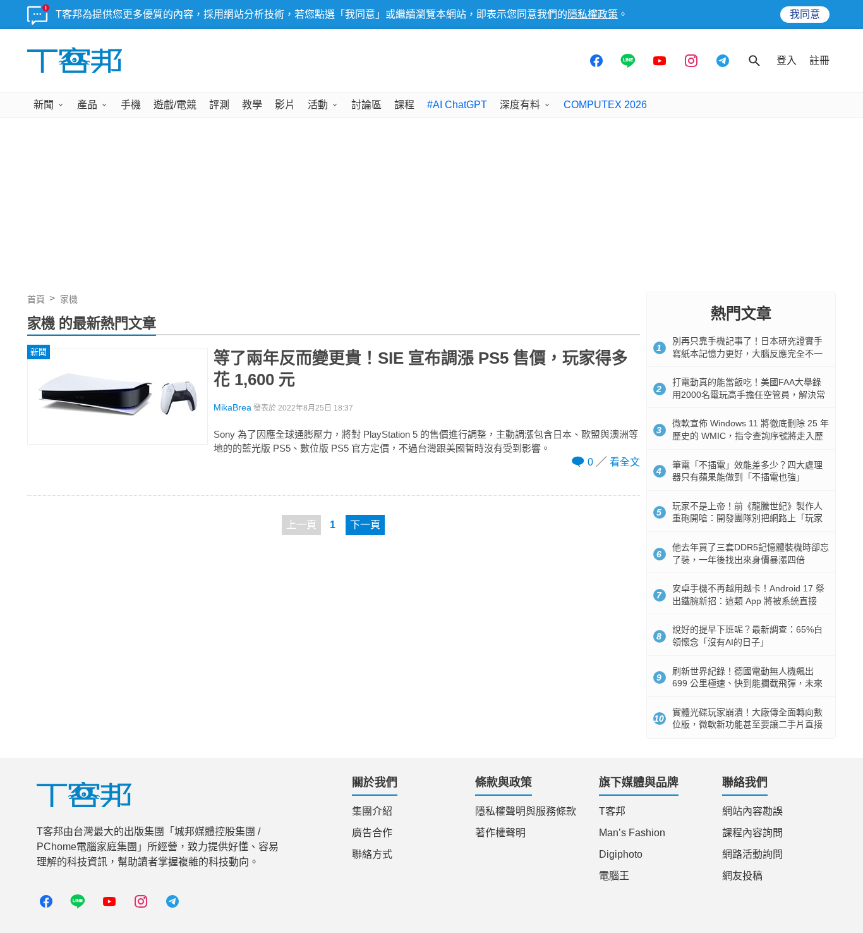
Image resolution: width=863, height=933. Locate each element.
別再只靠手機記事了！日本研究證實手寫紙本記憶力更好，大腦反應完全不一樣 (747, 353)
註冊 (819, 60)
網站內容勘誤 (752, 811)
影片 (285, 104)
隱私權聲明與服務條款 (525, 811)
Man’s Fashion (632, 832)
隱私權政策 (592, 14)
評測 (219, 104)
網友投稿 (742, 875)
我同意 (805, 14)
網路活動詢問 (752, 854)
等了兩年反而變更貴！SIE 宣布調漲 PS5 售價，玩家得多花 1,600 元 (421, 369)
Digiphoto (621, 854)
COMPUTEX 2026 (605, 104)
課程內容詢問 (752, 832)
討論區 (366, 104)
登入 (786, 60)
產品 (87, 104)
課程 (404, 104)
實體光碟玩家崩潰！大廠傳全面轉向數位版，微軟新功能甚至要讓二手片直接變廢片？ (747, 724)
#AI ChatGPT (457, 104)
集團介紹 (372, 811)
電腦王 (614, 875)
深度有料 (520, 104)
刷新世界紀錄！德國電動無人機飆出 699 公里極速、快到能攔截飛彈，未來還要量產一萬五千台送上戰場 (747, 683)
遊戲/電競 (175, 104)
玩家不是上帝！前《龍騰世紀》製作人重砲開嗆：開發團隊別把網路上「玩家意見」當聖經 (747, 518)
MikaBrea (232, 407)
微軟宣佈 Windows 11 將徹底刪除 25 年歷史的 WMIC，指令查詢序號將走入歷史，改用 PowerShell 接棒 (750, 435)
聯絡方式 (372, 854)
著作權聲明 (500, 832)
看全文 (625, 462)
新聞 (43, 104)
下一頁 (365, 524)
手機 (131, 104)
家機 (69, 299)
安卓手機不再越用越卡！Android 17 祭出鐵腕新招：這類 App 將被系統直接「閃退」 (748, 600)
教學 (252, 104)
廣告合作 (372, 832)
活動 (318, 104)
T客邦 (612, 811)
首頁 (36, 299)
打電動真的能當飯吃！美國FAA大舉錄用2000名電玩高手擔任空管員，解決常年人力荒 (748, 394)
